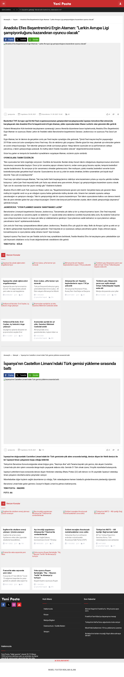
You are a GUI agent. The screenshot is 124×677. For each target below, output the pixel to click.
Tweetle (23, 40)
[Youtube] (19, 605)
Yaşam (15, 19)
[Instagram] (14, 605)
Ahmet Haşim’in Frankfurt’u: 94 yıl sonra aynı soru (102, 610)
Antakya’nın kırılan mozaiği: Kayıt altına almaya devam (103, 634)
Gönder (35, 40)
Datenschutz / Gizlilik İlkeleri (54, 626)
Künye (46, 615)
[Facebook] (3, 605)
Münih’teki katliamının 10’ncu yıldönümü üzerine (103, 628)
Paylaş (10, 40)
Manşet (15, 355)
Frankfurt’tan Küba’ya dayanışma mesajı (100, 616)
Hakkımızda (48, 609)
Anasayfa (7, 19)
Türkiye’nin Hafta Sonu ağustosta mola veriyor (102, 622)
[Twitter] (9, 605)
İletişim (46, 632)
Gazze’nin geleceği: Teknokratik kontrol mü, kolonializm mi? (41, 10)
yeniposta (11, 114)
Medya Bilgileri (49, 620)
